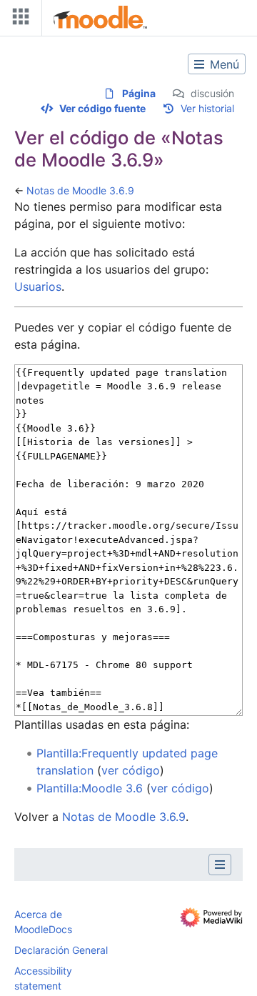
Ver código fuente (102, 108)
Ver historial (207, 108)
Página (139, 93)
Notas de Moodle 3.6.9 (80, 190)
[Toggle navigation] (18, 20)
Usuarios (37, 286)
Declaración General (61, 950)
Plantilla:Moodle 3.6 (89, 788)
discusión (212, 93)
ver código (130, 770)
